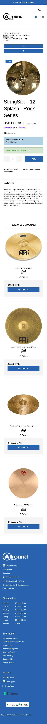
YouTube (10, 686)
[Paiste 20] (23, 404)
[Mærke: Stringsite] (10, 133)
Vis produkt (23, 290)
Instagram (11, 682)
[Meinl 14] (23, 246)
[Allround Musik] (12, 16)
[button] (23, 46)
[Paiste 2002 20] (23, 483)
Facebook (11, 677)
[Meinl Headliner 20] (23, 325)
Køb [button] (34, 159)
